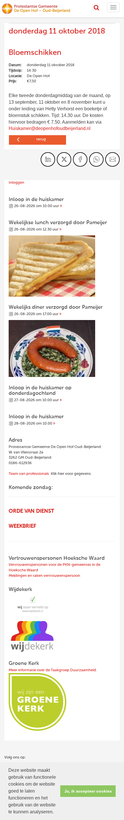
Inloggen (16, 183)
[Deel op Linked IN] (48, 159)
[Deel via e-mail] (112, 159)
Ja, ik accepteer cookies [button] (88, 791)
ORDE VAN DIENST (31, 511)
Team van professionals (29, 474)
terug (41, 139)
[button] (56, 812)
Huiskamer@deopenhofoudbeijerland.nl (50, 128)
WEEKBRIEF (22, 526)
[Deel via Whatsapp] (96, 159)
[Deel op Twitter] (64, 159)
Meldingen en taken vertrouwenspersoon (44, 576)
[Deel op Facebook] (80, 159)
